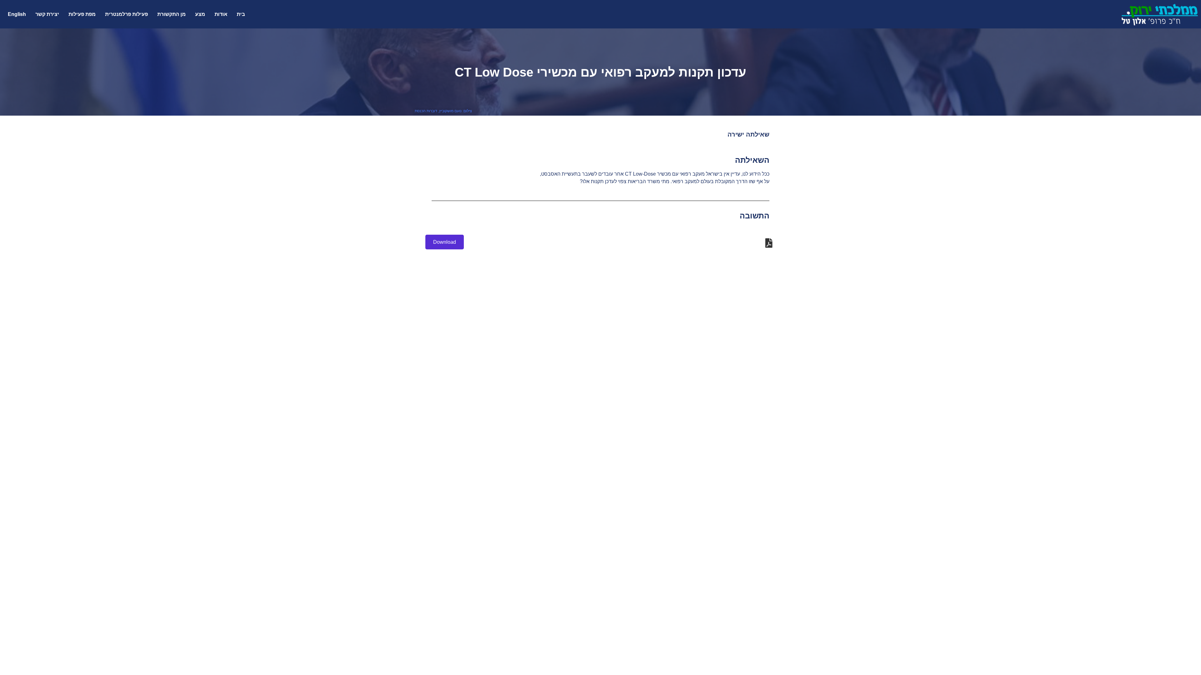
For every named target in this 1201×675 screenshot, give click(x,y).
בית (241, 14)
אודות (221, 14)
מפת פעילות (82, 14)
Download (444, 242)
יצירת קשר (47, 14)
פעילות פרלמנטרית (126, 14)
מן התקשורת (171, 14)
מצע (200, 14)
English (17, 14)
